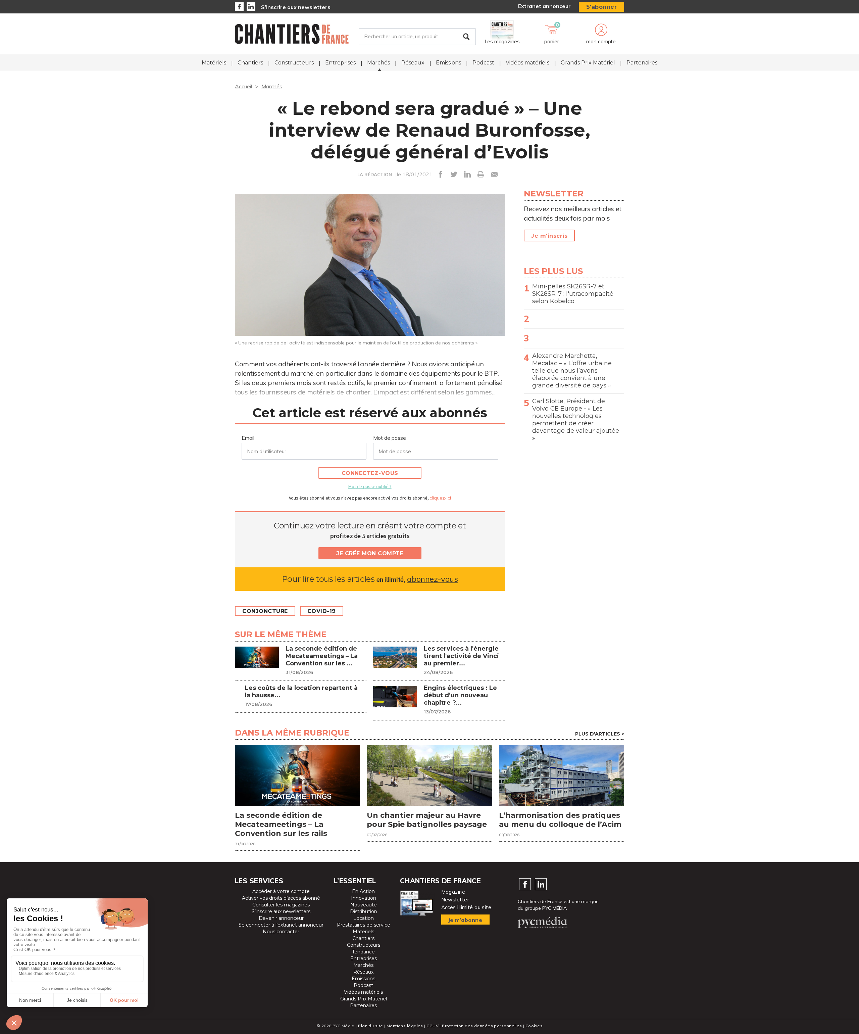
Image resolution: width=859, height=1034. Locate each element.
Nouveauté (363, 905)
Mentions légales (405, 1025)
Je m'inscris (549, 236)
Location (363, 918)
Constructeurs (294, 62)
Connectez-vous (370, 473)
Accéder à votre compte (281, 891)
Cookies (534, 1025)
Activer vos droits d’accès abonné (281, 898)
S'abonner (601, 7)
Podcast (483, 62)
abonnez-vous (432, 579)
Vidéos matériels (527, 62)
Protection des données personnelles (482, 1025)
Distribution (363, 911)
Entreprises (340, 62)
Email (248, 437)
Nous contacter (281, 932)
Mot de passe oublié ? (369, 486)
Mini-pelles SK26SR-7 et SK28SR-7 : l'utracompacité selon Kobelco (572, 294)
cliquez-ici (440, 498)
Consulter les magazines (281, 905)
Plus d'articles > (599, 734)
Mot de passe (389, 437)
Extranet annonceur (544, 6)
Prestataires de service (363, 925)
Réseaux (412, 62)
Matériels (214, 62)
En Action (363, 891)
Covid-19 (321, 611)
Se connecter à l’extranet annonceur (281, 925)
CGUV (432, 1025)
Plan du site (370, 1025)
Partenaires (641, 62)
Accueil (243, 86)
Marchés (378, 62)
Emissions (448, 62)
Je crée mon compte (369, 553)
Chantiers (250, 62)
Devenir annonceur (281, 918)
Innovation (363, 898)
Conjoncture (265, 611)
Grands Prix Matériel (588, 62)
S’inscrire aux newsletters (296, 7)
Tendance (363, 952)
